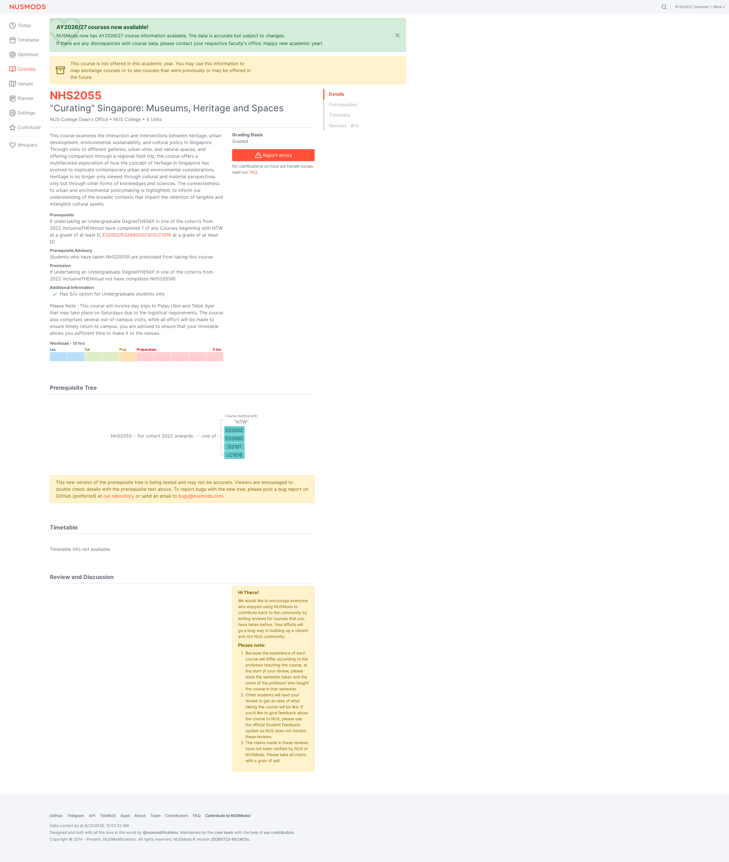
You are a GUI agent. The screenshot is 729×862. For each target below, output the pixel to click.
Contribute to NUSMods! (228, 815)
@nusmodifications (160, 832)
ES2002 (111, 235)
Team (155, 815)
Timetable (339, 115)
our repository (118, 496)
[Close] (397, 35)
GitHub (56, 815)
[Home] (27, 7)
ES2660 (129, 235)
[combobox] (669, 6)
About (140, 815)
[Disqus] (137, 657)
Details (336, 94)
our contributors (279, 832)
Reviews (344, 125)
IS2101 (147, 235)
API (92, 815)
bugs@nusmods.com (201, 496)
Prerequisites (343, 104)
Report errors (277, 155)
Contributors (176, 815)
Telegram (75, 815)
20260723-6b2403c (230, 839)
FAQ (253, 172)
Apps (125, 815)
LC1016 (163, 235)
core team (223, 832)
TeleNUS (108, 815)
